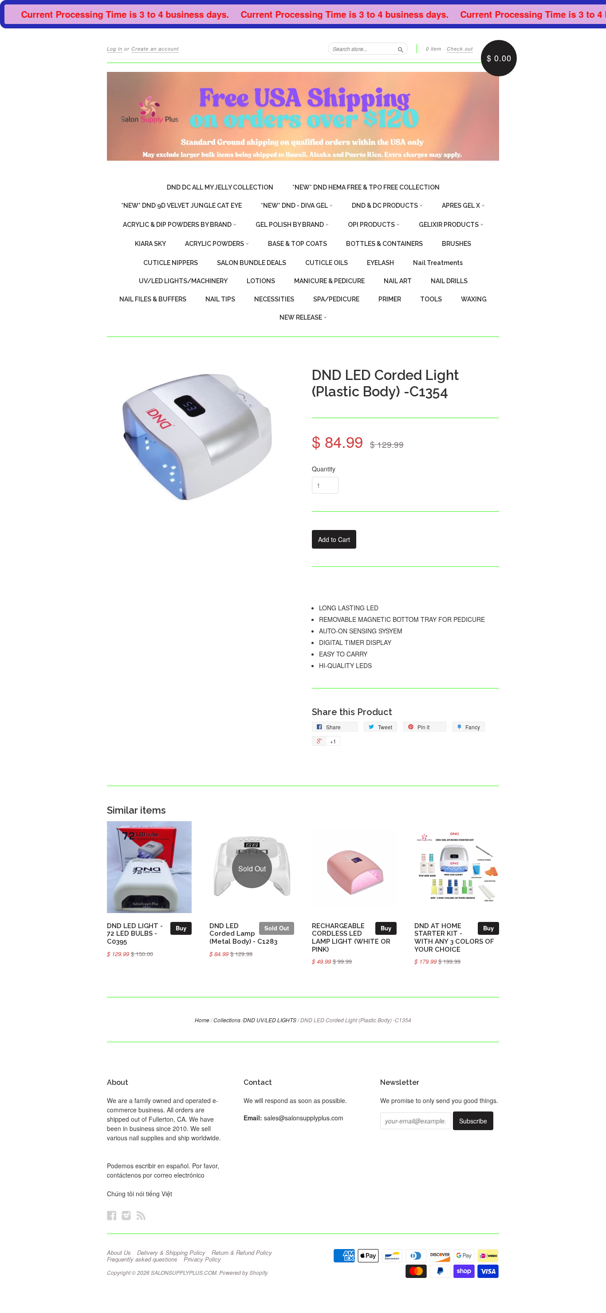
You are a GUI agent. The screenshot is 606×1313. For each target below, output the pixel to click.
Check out (460, 48)
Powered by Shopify (243, 1272)
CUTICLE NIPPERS (170, 262)
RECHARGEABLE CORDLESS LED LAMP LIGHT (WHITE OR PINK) (351, 937)
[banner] (303, 116)
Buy (181, 928)
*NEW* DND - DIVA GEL (295, 205)
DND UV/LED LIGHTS (269, 1020)
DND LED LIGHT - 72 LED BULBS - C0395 (135, 933)
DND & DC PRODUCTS (385, 205)
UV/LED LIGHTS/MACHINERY (183, 281)
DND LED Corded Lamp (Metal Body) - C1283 (243, 933)
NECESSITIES (274, 299)
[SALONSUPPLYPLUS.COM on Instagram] (126, 1215)
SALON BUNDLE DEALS (251, 262)
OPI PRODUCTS (372, 224)
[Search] (400, 48)
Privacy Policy (202, 1259)
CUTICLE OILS (326, 262)
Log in (114, 48)
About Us (119, 1253)
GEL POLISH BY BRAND (290, 224)
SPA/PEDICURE (336, 299)
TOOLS (431, 299)
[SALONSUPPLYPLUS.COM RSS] (141, 1215)
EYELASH (380, 262)
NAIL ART (398, 281)
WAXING (474, 299)
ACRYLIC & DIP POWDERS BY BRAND (178, 224)
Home (202, 1020)
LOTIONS (261, 281)
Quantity (323, 468)
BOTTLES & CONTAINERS (384, 243)
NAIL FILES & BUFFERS (152, 299)
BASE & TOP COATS (297, 243)
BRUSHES (456, 243)
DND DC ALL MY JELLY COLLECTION (220, 187)
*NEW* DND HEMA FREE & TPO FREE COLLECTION (366, 187)
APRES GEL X (461, 205)
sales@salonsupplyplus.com (303, 1117)
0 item (433, 48)
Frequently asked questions (142, 1259)
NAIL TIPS (220, 299)
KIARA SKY (150, 243)
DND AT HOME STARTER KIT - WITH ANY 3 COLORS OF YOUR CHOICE (454, 937)
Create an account (155, 48)
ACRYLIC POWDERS (215, 243)
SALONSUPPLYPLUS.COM (183, 1272)
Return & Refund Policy (242, 1253)
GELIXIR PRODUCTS (449, 224)
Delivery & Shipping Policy (171, 1253)
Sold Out (276, 928)
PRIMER (389, 299)
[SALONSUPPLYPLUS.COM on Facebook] (112, 1215)
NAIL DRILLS (449, 281)
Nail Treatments (438, 262)
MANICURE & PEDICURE (329, 281)
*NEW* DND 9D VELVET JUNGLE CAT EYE (181, 205)
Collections (226, 1020)
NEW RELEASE (301, 317)
